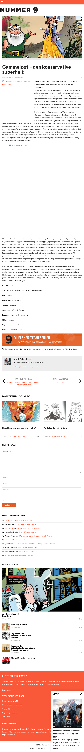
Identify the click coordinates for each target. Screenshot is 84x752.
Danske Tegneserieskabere (12, 705)
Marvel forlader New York (28, 532)
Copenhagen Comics (9, 713)
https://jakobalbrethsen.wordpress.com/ (27, 367)
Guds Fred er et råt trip (55, 428)
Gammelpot (28, 349)
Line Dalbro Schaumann (19, 436)
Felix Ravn (8, 540)
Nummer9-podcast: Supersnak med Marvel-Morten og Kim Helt (23, 383)
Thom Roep (73, 349)
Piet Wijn (65, 349)
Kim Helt (7, 520)
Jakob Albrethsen (18, 77)
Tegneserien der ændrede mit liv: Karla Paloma (36, 536)
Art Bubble (6, 717)
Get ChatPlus (9, 528)
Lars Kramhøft (9, 555)
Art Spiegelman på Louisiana (22, 520)
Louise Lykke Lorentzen (59, 436)
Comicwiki (6, 709)
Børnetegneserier (11, 349)
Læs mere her (6, 690)
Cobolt (20, 349)
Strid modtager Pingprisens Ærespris (28, 528)
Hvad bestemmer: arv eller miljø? (19, 428)
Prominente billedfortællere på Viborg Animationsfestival (36, 544)
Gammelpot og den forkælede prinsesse (46, 349)
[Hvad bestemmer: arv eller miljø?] (21, 421)
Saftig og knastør (19, 540)
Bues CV (60, 382)
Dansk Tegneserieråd (10, 701)
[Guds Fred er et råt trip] (63, 421)
